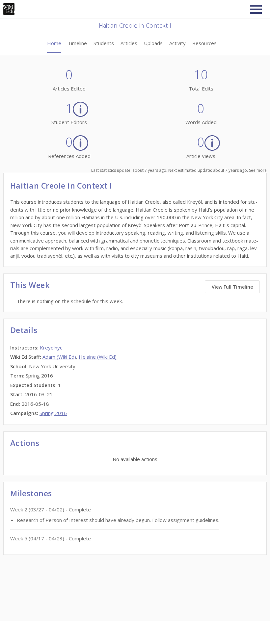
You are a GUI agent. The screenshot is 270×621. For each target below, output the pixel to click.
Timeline (77, 43)
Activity (177, 43)
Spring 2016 (53, 413)
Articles (129, 43)
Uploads (153, 43)
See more (258, 170)
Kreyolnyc (51, 347)
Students (104, 43)
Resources (204, 43)
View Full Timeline (232, 287)
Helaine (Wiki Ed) (98, 356)
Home (54, 43)
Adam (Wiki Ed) (59, 356)
